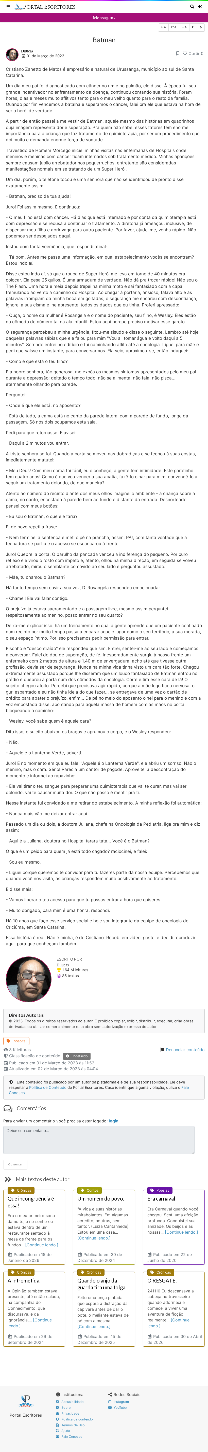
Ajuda (65, 1431)
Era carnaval (161, 1198)
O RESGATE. (162, 1280)
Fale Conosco (71, 1437)
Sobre (65, 1407)
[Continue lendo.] (41, 1244)
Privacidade (69, 1413)
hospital (19, 1041)
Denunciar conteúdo (185, 1049)
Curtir (195, 53)
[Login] (201, 6)
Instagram (121, 1402)
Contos (92, 1190)
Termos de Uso (72, 1425)
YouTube (120, 1407)
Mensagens (104, 17)
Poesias (163, 1190)
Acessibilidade (71, 1402)
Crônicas (24, 1190)
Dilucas (27, 50)
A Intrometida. (24, 1280)
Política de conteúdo (76, 1419)
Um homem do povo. (100, 1198)
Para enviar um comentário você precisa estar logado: (60, 1120)
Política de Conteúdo (47, 1087)
